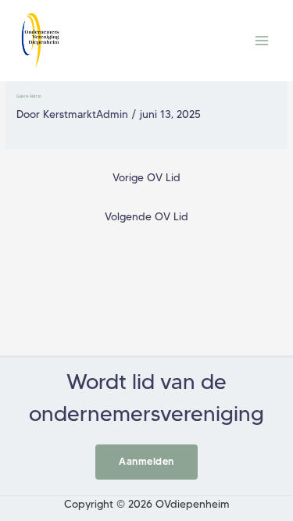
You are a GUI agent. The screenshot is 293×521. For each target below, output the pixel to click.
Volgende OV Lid (146, 216)
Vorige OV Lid (146, 177)
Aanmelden (146, 461)
